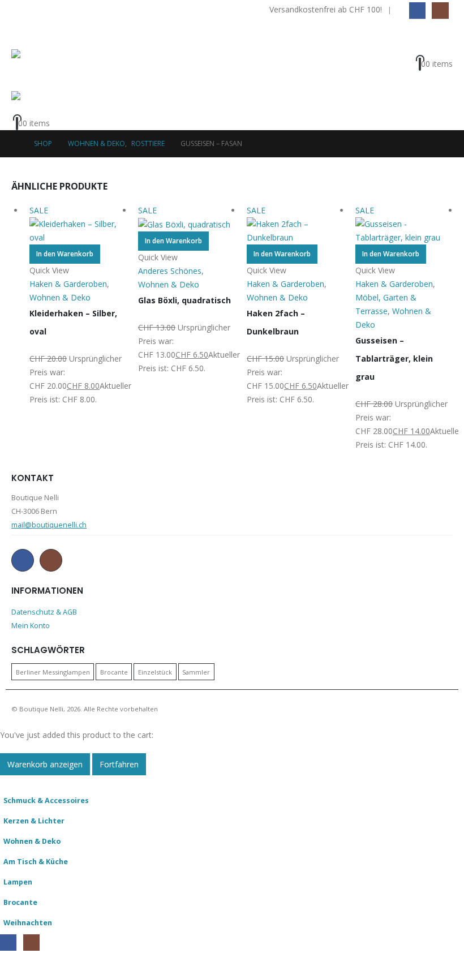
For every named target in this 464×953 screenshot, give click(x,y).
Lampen (17, 882)
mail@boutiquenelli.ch (49, 525)
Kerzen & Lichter (34, 821)
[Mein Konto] (441, 48)
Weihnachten (27, 923)
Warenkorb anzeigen (45, 764)
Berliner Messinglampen (53, 671)
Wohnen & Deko (32, 841)
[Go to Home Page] (14, 144)
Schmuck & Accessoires (46, 800)
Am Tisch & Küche (35, 861)
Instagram (51, 560)
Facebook (22, 560)
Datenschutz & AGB (44, 612)
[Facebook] (417, 10)
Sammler (196, 671)
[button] (21, 35)
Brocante (114, 671)
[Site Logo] (42, 70)
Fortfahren (119, 764)
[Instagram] (440, 10)
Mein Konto (30, 625)
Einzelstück (155, 671)
